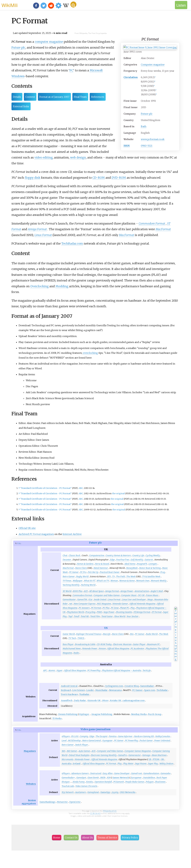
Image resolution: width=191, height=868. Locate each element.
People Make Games (134, 781)
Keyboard (66, 690)
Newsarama (115, 690)
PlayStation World (75, 612)
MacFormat (163, 229)
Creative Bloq (132, 686)
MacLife (106, 634)
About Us (87, 837)
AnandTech (67, 700)
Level (64, 740)
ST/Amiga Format (142, 612)
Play (133, 608)
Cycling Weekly (153, 555)
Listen (181, 5)
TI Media (57, 718)
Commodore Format (152, 223)
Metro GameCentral (91, 740)
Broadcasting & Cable (85, 644)
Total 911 (85, 616)
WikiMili (9, 4)
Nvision (102, 648)
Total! (76, 616)
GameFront (136, 773)
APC (45, 670)
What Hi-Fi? (89, 580)
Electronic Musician (122, 644)
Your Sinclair (132, 616)
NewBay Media (139, 714)
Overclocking (39, 286)
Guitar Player (139, 644)
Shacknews (160, 781)
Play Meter (128, 763)
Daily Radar (80, 700)
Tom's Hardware (69, 694)
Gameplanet (93, 792)
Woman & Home (127, 580)
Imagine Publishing (102, 714)
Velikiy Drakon (166, 763)
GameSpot (81, 777)
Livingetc (153, 563)
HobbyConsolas (162, 736)
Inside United (100, 599)
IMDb (102, 777)
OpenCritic (75, 802)
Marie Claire (81, 568)
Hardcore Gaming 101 (144, 736)
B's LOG (74, 736)
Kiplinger (84, 714)
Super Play (153, 763)
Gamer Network (120, 777)
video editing (43, 157)
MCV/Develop (74, 740)
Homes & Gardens (85, 563)
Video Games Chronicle (86, 786)
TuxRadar (84, 694)
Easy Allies (108, 773)
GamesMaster (69, 599)
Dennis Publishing (67, 714)
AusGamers (80, 792)
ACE (86, 591)
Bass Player (68, 644)
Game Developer (122, 773)
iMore (105, 700)
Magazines (30, 751)
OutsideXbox (149, 777)
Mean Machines (159, 755)
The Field (120, 576)
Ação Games (84, 751)
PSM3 (99, 612)
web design (78, 157)
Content (30, 96)
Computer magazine (153, 64)
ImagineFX (142, 563)
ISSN (127, 145)
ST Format (157, 612)
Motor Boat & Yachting (150, 568)
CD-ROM (98, 177)
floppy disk (32, 177)
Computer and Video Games (107, 595)
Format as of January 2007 (54, 96)
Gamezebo (166, 773)
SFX (109, 576)
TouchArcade (68, 786)
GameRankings (47, 802)
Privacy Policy (130, 837)
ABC (81, 488)
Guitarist (149, 559)
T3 (113, 576)
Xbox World (119, 616)
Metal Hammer (101, 568)
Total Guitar (107, 616)
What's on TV (103, 580)
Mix (132, 634)
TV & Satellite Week (151, 576)
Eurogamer (136, 777)
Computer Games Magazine (138, 751)
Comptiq (84, 736)
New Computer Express (85, 603)
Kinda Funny (79, 781)
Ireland (76, 763)
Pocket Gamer (146, 740)
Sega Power (109, 612)
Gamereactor (134, 755)
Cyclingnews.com (114, 686)
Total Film (95, 616)
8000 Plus (77, 591)
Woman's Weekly (159, 580)
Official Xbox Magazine (118, 648)
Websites (31, 784)
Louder (90, 690)
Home (56, 837)
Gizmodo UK (94, 700)
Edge (112, 559)
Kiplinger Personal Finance (88, 634)
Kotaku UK (115, 700)
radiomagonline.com (134, 700)
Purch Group (154, 714)
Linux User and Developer (134, 599)
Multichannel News (72, 648)
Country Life (138, 555)
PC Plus (106, 608)
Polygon (150, 781)
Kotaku (89, 781)
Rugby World (82, 576)
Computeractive (96, 555)
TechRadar (162, 690)
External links (21, 106)
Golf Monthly (137, 559)
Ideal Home (130, 563)
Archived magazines (36, 534)
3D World (67, 591)
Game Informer (125, 736)
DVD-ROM (119, 177)
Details (17, 96)
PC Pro (83, 572)
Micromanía (67, 759)
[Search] (73, 4)
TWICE (81, 638)
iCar (90, 599)
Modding (62, 286)
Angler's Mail (157, 591)
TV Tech (72, 638)
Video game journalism (96, 729)
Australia (66, 763)
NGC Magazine (104, 603)
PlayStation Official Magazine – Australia (121, 670)
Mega (150, 599)
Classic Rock (74, 555)
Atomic (51, 670)
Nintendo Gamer (120, 603)
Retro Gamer (69, 576)
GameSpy (105, 792)
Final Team (80, 96)
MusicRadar (101, 690)
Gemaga (146, 755)
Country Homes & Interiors (118, 555)
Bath (143, 126)
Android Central (69, 686)
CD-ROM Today (104, 644)
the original (118, 493)
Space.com (149, 690)
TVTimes (67, 580)
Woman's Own (142, 580)
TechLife (147, 670)
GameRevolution (151, 773)
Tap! (70, 616)
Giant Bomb (93, 777)
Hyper (60, 670)
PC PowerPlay (94, 670)
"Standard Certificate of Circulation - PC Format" (46, 488)
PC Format (96, 608)
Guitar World (69, 634)
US (106, 627)
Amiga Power (126, 591)
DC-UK (141, 595)
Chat (65, 555)
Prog (162, 572)
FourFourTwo (122, 559)
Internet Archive (72, 534)
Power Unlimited (162, 740)
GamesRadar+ (147, 686)
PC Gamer (74, 572)
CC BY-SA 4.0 (95, 813)
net (70, 603)
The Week (131, 576)
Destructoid (95, 773)
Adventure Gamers (80, 773)
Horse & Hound (102, 563)
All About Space (96, 591)
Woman (114, 580)
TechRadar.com (72, 243)
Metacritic (62, 802)
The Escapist (101, 736)
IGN (108, 777)
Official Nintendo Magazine (142, 603)
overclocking (90, 352)
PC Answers (84, 608)
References (97, 96)
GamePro (122, 755)
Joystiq (115, 792)
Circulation (131, 77)
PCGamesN (118, 781)
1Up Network (68, 792)
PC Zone (115, 608)
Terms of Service (107, 837)
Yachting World (88, 585)
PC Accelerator (137, 648)
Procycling (90, 612)
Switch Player (81, 744)
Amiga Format (37, 229)
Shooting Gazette (124, 612)
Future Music (152, 595)
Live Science (78, 690)
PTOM (156, 759)
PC (71, 70)
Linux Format (43, 235)
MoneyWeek (132, 568)
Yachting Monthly (71, 585)
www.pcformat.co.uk (152, 139)
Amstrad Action (142, 591)
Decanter (67, 559)
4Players (66, 736)
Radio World (152, 634)
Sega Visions (141, 763)
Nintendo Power (89, 648)
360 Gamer (72, 751)
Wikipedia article (110, 811)
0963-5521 (146, 145)
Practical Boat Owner (110, 572)
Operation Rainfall (103, 781)
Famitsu (113, 736)
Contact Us (71, 837)
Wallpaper (78, 580)
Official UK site (27, 528)
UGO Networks (127, 792)
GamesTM (82, 599)
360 (63, 751)
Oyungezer (107, 740)
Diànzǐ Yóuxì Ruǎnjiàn (79, 755)
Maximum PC (153, 644)
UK (162, 759)
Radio (76, 653)
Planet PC (124, 608)
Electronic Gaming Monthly (104, 755)
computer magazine (49, 41)
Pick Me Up (93, 572)
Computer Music (129, 595)
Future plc (147, 113)
